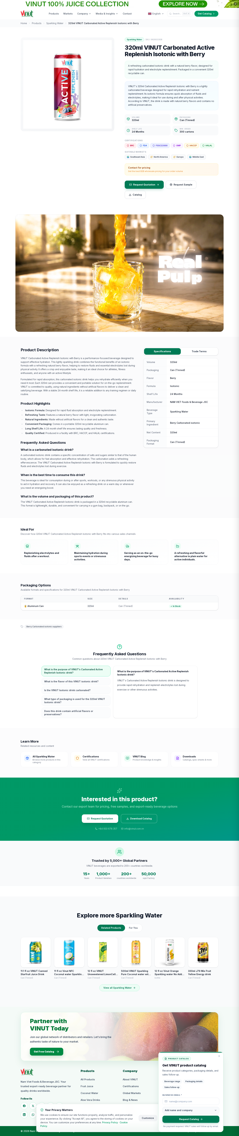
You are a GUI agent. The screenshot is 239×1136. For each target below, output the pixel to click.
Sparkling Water (54, 23)
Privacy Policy (110, 1122)
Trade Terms (199, 351)
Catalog (137, 194)
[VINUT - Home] (27, 13)
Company (82, 13)
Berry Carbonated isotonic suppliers (44, 626)
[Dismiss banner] (235, 4)
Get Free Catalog (44, 1051)
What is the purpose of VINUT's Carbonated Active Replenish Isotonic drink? (73, 671)
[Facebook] (24, 1105)
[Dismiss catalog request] (219, 1056)
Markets (68, 13)
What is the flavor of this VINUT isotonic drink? (71, 681)
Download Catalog (141, 818)
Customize (148, 1118)
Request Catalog (189, 1119)
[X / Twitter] (33, 1105)
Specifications (162, 351)
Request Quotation (144, 184)
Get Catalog (205, 13)
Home (24, 23)
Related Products (111, 927)
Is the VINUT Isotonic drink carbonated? (67, 690)
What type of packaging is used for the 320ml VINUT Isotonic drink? (74, 701)
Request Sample (183, 184)
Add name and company (179, 1110)
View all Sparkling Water (117, 987)
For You (133, 927)
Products (54, 13)
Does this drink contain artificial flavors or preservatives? (68, 713)
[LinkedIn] (24, 1114)
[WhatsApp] (33, 1114)
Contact (127, 13)
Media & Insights (105, 13)
